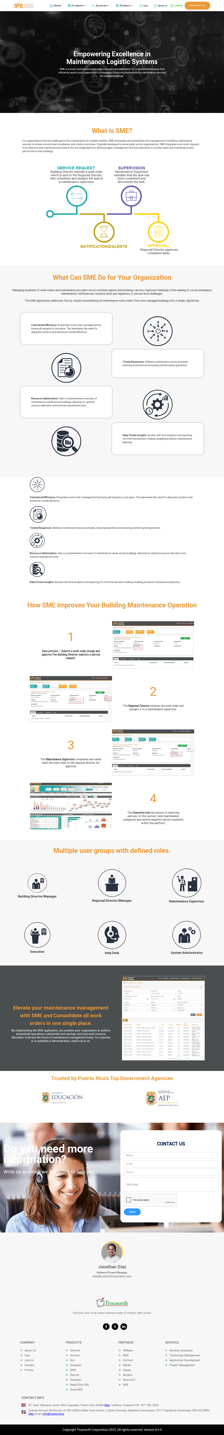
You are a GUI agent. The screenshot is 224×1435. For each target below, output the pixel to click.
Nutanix (127, 1375)
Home (57, 5)
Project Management (182, 1365)
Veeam (127, 1370)
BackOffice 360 (79, 1385)
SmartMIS (76, 1389)
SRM (73, 1370)
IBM (125, 1385)
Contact (29, 1365)
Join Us (28, 1360)
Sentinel (75, 1350)
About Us (162, 6)
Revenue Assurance (181, 1350)
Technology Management (184, 1355)
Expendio (75, 1380)
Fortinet (128, 1360)
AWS (126, 1355)
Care (145, 6)
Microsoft (129, 1380)
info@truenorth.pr (53, 1414)
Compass (75, 1365)
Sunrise (74, 1375)
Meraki (127, 1365)
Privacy (29, 1370)
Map (107, 1405)
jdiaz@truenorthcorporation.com (112, 1276)
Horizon (75, 1355)
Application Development (184, 1360)
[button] (76, 5)
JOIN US (178, 6)
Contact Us (197, 5)
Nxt (72, 1360)
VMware (128, 1350)
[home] (24, 6)
